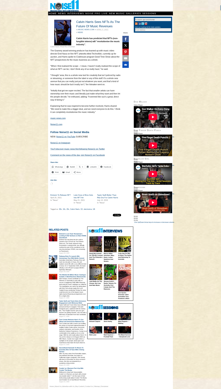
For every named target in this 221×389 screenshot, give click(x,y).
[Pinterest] (125, 52)
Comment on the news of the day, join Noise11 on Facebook (77, 155)
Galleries (133, 13)
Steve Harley (108, 321)
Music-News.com (86, 29)
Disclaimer (104, 386)
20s (68, 209)
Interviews (75, 13)
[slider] (154, 222)
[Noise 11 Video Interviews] (106, 230)
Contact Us (89, 386)
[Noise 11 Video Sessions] (106, 307)
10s (64, 209)
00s (60, 209)
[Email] (125, 58)
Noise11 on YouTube (65, 137)
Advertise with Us (68, 386)
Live (105, 13)
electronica (88, 209)
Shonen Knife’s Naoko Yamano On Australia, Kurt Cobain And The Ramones (110, 285)
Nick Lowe (92, 335)
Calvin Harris (75, 209)
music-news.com (58, 118)
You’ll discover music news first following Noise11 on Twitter (77, 149)
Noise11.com (56, 124)
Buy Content (79, 386)
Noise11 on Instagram (60, 143)
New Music (117, 13)
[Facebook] (125, 39)
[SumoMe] (125, 64)
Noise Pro (92, 13)
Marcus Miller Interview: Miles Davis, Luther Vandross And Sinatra (109, 257)
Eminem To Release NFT (60, 195)
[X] (125, 45)
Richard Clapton (94, 321)
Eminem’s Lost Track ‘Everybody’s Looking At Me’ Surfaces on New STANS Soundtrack (72, 235)
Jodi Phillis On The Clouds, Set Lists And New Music (95, 283)
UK (94, 209)
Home (53, 13)
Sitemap (97, 386)
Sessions (149, 13)
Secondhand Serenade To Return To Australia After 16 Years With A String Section (71, 349)
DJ (82, 209)
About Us (58, 386)
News (62, 13)
